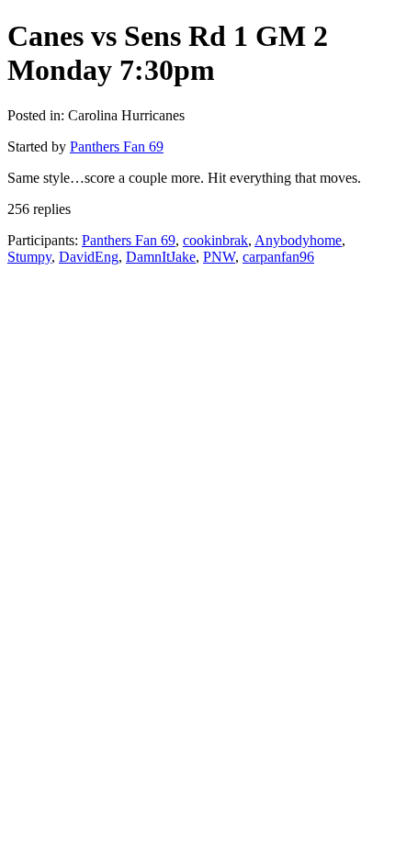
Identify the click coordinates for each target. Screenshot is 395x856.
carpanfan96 (278, 257)
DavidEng (88, 257)
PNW (219, 257)
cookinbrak (215, 240)
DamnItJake (161, 257)
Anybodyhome (298, 240)
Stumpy (29, 257)
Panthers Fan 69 (117, 146)
